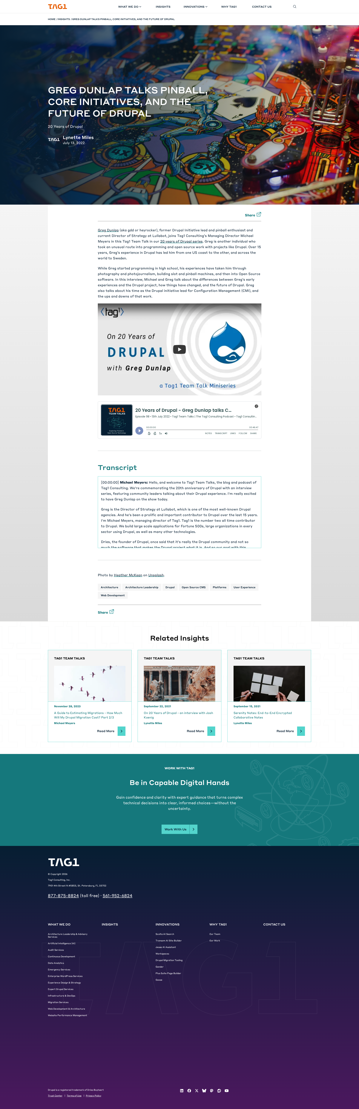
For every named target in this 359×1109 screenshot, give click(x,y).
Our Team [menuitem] (214, 933)
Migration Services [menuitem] (58, 1002)
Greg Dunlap (108, 230)
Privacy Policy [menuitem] (93, 1095)
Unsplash (156, 575)
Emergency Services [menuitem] (59, 969)
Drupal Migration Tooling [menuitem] (169, 960)
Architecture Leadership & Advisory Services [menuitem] (67, 935)
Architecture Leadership (141, 587)
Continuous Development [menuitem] (61, 956)
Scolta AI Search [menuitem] (165, 933)
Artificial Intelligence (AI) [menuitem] (61, 943)
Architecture (109, 587)
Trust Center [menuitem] (55, 1095)
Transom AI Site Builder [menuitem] (169, 940)
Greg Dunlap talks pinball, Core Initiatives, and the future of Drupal (123, 19)
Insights (163, 6)
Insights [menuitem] (110, 924)
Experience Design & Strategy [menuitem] (64, 982)
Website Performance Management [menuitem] (67, 1015)
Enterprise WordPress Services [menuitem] (65, 975)
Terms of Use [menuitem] (74, 1095)
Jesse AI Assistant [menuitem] (166, 946)
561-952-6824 (117, 895)
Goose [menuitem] (159, 979)
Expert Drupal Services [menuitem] (60, 989)
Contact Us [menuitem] (274, 924)
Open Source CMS (194, 587)
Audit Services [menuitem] (56, 949)
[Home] (57, 6)
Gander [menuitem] (160, 966)
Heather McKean (128, 575)
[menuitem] (182, 1090)
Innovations (194, 6)
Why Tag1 (229, 6)
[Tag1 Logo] (64, 862)
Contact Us (262, 6)
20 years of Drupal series (181, 241)
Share (250, 215)
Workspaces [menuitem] (162, 953)
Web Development (113, 595)
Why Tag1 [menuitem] (218, 924)
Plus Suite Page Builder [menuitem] (168, 973)
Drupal (170, 587)
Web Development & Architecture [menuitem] (66, 1008)
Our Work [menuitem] (214, 940)
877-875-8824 (63, 895)
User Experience (244, 587)
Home (52, 19)
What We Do (128, 6)
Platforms (219, 587)
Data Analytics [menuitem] (56, 962)
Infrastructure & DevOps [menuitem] (61, 995)
